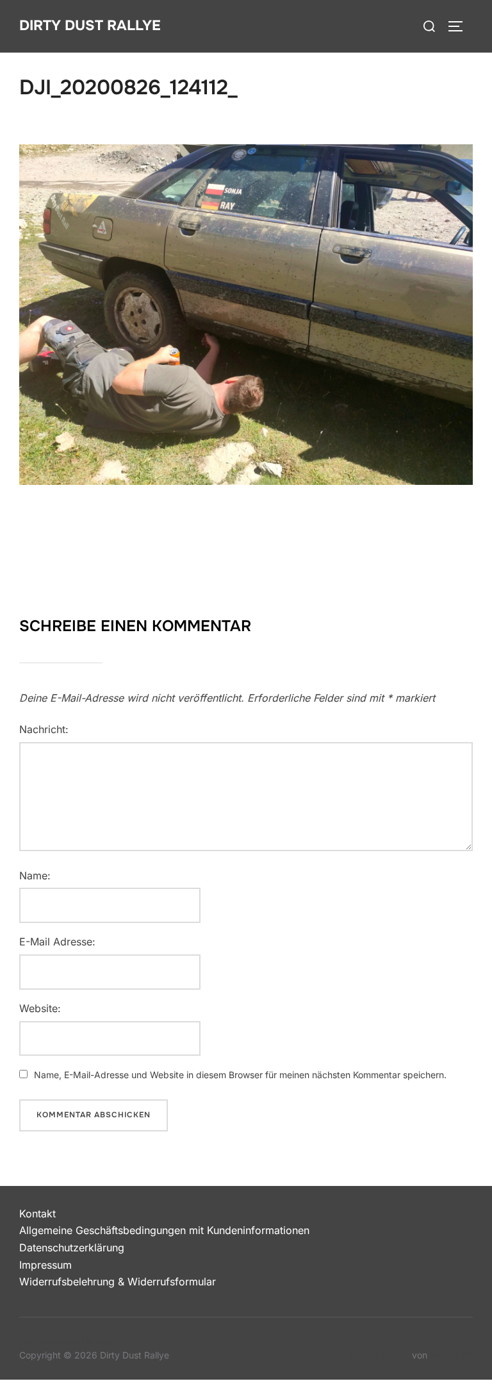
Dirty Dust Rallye (90, 26)
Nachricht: (44, 729)
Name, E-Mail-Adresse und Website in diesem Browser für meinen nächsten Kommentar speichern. (240, 1074)
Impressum (45, 1264)
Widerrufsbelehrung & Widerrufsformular (117, 1281)
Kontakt (37, 1213)
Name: (35, 875)
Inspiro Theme (379, 1355)
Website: (40, 1008)
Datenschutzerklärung (71, 1247)
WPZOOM (451, 1355)
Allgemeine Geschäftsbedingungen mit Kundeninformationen (164, 1230)
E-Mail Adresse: (57, 941)
